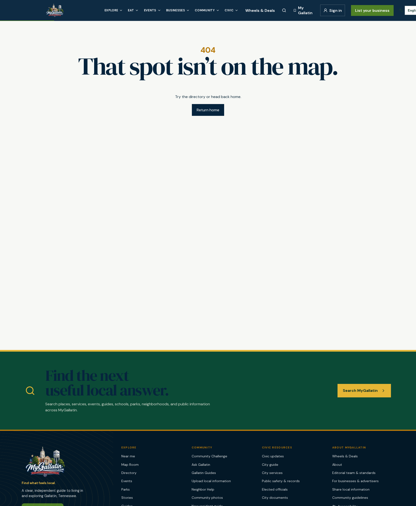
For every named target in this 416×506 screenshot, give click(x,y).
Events (150, 10)
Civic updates (273, 456)
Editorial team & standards (354, 473)
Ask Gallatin (201, 464)
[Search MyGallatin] (284, 10)
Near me (128, 456)
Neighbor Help (203, 489)
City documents (275, 497)
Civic (229, 10)
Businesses (175, 10)
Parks (125, 489)
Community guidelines (350, 497)
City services (272, 473)
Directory (128, 473)
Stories (127, 497)
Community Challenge (209, 456)
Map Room (130, 464)
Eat (131, 10)
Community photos (207, 497)
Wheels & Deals (260, 10)
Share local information (351, 489)
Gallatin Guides (204, 473)
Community (205, 10)
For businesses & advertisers (355, 481)
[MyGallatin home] (71, 10)
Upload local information (211, 481)
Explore (111, 10)
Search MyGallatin (360, 390)
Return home (208, 109)
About (337, 464)
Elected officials (275, 489)
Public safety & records (281, 481)
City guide (270, 464)
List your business (372, 10)
